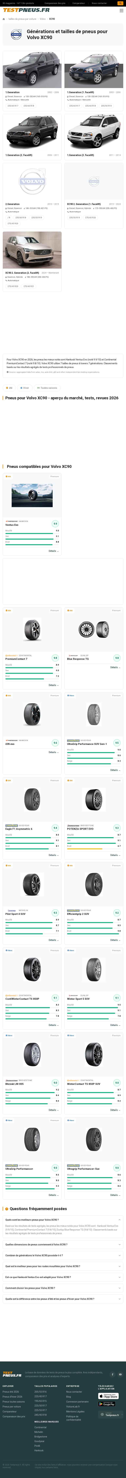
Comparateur (79, 3)
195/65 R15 (40, 1401)
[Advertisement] (63, 324)
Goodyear (39, 1441)
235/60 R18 (28, 106)
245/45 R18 (40, 1415)
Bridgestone (40, 1436)
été (10, 388)
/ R (9, 217)
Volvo (43, 19)
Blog (68, 1396)
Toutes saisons (49, 388)
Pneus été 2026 (11, 1391)
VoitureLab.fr (73, 1406)
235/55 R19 (36, 217)
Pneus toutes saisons (14, 1401)
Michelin (38, 1432)
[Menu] (121, 10)
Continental (40, 1427)
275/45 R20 (13, 223)
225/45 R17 (40, 1396)
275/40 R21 (28, 286)
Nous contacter (99, 3)
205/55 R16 (40, 1391)
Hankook (38, 1450)
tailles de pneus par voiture (22, 19)
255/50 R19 (106, 106)
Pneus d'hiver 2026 (12, 1396)
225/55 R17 (40, 1410)
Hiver (26, 388)
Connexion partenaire (77, 1401)
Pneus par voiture (12, 1406)
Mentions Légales (75, 1411)
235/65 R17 (13, 106)
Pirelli (37, 1446)
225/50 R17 (40, 1405)
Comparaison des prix (55, 3)
